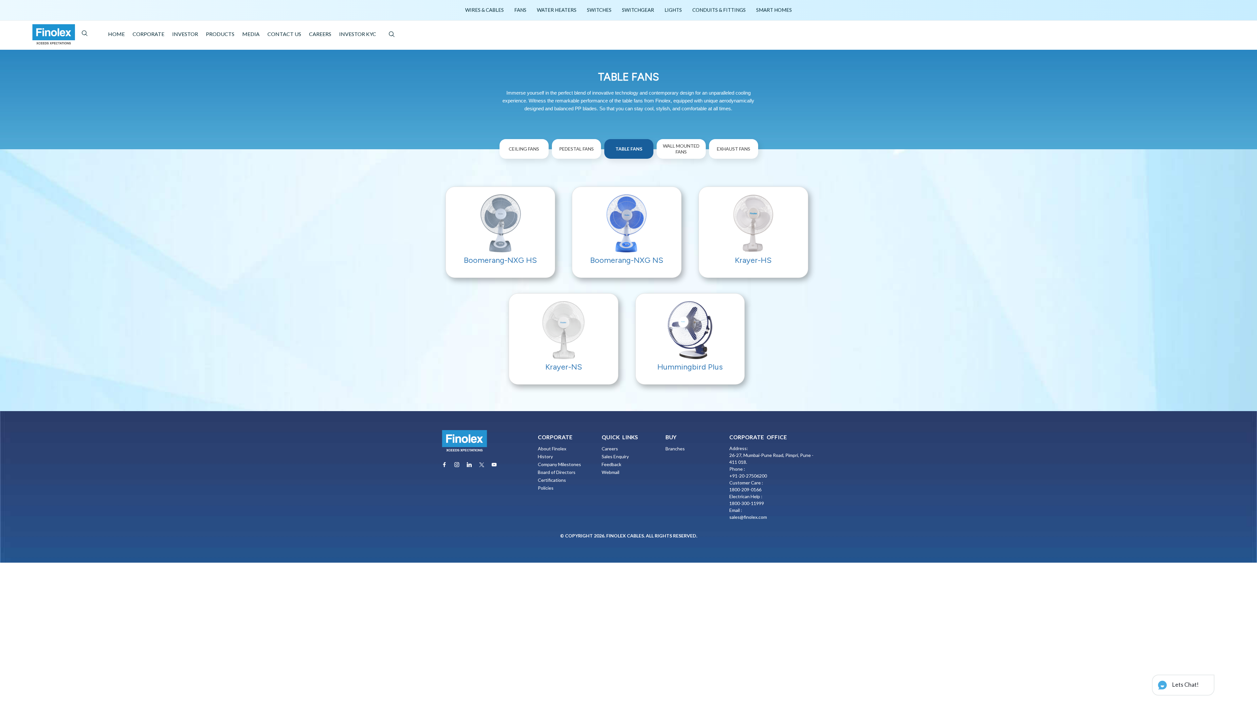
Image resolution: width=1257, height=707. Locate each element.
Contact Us (284, 34)
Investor (185, 34)
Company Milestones (559, 464)
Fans (520, 10)
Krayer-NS (563, 367)
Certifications (552, 480)
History (545, 456)
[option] (525, 162)
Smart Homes (774, 10)
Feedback (611, 464)
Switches (599, 10)
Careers (320, 34)
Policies (546, 488)
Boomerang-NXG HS (500, 260)
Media (251, 34)
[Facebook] (444, 464)
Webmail (610, 472)
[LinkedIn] (469, 464)
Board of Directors (556, 472)
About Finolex (552, 448)
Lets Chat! (1185, 684)
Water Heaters (556, 10)
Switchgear (638, 10)
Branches (675, 448)
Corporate (148, 34)
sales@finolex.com (748, 517)
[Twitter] (481, 464)
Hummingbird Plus (690, 367)
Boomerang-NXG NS (626, 260)
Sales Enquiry (615, 456)
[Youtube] (494, 464)
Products (220, 34)
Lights (673, 10)
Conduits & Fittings (719, 10)
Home (116, 34)
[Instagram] (456, 464)
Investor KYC (357, 34)
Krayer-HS (753, 260)
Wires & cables (484, 10)
